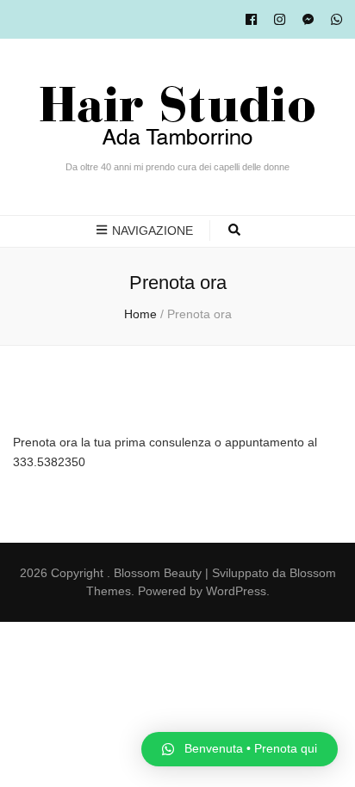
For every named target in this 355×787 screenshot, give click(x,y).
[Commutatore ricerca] (234, 231)
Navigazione (152, 230)
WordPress (236, 591)
